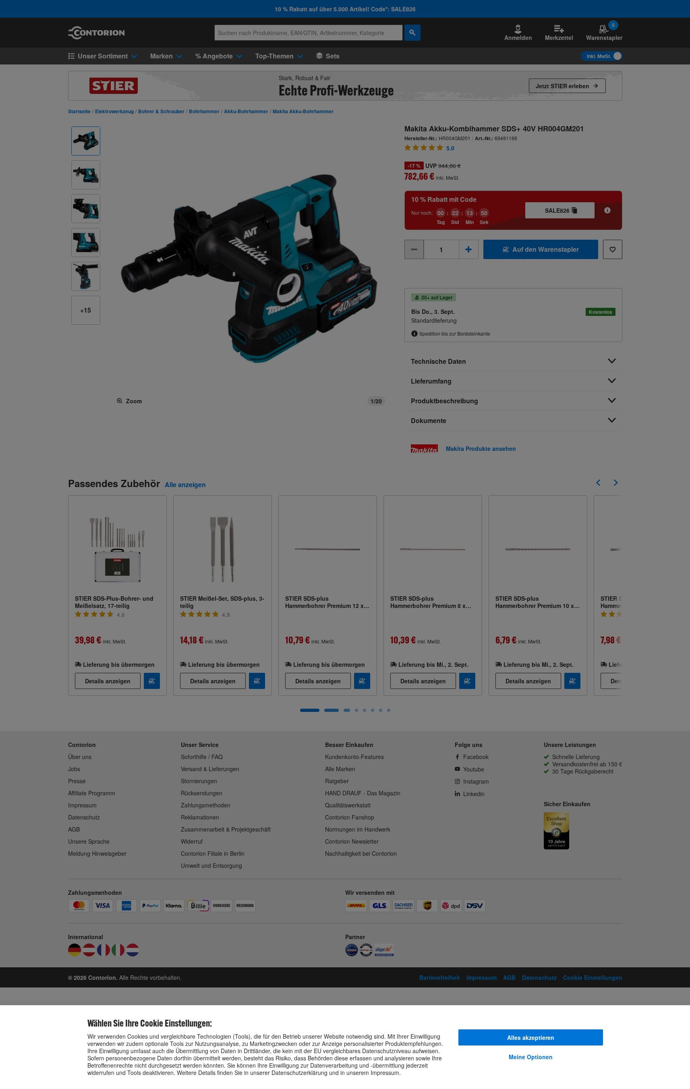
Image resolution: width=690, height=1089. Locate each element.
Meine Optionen (531, 1057)
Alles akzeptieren (530, 1037)
